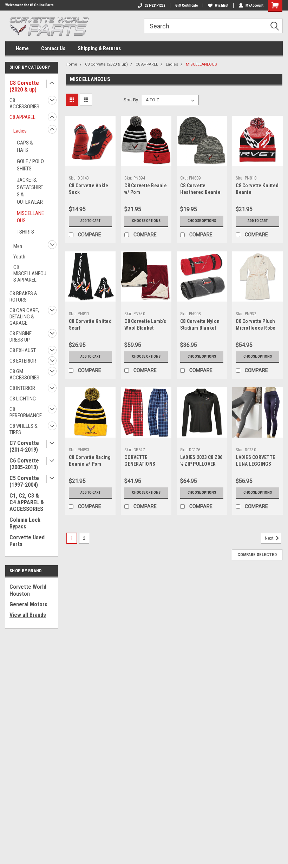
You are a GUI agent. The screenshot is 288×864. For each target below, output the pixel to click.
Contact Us (53, 48)
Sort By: (131, 99)
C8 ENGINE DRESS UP (20, 336)
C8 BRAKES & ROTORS (23, 296)
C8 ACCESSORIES (24, 103)
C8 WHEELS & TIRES (23, 429)
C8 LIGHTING (22, 399)
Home (22, 48)
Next (270, 538)
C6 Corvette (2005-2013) (24, 464)
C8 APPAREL (22, 117)
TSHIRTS (25, 232)
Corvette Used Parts (27, 540)
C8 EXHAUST (22, 350)
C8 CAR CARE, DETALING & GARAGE (24, 316)
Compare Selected (257, 554)
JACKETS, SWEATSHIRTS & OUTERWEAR (30, 191)
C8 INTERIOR (22, 388)
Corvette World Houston (27, 590)
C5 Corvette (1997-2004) (24, 481)
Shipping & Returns (99, 48)
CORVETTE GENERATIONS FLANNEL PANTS (141, 463)
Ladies (20, 131)
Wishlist (221, 5)
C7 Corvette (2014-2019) (24, 446)
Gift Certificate (186, 5)
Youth (19, 257)
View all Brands (27, 615)
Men (17, 246)
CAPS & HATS (25, 146)
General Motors (28, 604)
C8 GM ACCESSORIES (24, 374)
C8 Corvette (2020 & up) (24, 86)
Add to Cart (90, 221)
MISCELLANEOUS (30, 217)
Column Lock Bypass (24, 523)
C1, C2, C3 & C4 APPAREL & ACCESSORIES (26, 502)
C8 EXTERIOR (22, 361)
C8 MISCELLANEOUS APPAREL (29, 273)
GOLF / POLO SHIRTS (30, 165)
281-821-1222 (155, 5)
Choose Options (146, 221)
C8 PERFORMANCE (25, 412)
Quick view (90, 160)
